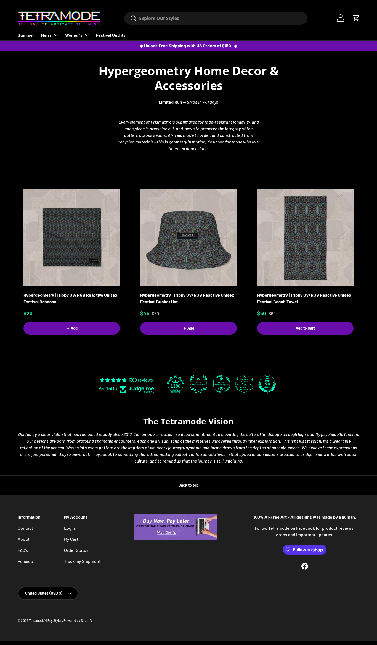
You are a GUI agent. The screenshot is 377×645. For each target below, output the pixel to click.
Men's (46, 35)
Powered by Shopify (77, 620)
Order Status (76, 550)
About (24, 539)
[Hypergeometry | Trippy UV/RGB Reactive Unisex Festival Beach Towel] (305, 237)
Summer (26, 35)
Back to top (188, 485)
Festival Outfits (111, 35)
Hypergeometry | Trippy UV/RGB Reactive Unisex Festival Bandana (70, 298)
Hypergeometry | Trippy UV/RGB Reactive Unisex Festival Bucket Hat (187, 298)
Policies (25, 561)
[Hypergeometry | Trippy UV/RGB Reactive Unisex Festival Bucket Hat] (188, 237)
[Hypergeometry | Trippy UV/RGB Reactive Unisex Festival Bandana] (71, 237)
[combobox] (215, 18)
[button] (356, 18)
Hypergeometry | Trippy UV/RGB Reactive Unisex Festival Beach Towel (304, 298)
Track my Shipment (82, 561)
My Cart (71, 539)
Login (69, 528)
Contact (25, 528)
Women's (74, 35)
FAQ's (23, 550)
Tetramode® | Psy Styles (45, 620)
